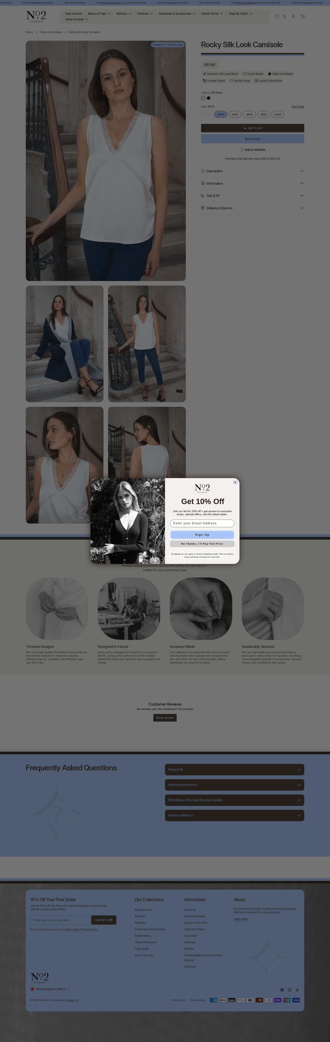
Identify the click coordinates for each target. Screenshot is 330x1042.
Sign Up (202, 534)
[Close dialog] (235, 482)
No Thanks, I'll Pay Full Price (202, 544)
